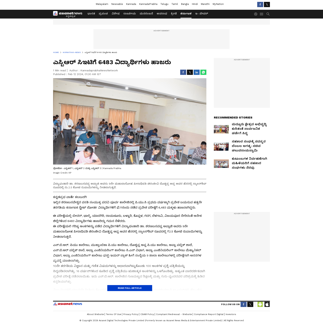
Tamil (174, 4)
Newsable (117, 4)
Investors (231, 314)
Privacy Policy (130, 314)
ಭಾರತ (91, 13)
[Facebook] (260, 4)
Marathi (205, 4)
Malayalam (102, 4)
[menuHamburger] (262, 14)
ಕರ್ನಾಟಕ (185, 13)
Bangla (185, 4)
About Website (95, 314)
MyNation (218, 4)
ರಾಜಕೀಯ (129, 13)
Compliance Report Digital (209, 314)
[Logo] (69, 14)
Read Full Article (130, 288)
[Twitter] (267, 4)
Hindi (195, 4)
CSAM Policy (147, 314)
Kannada (131, 4)
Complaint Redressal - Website (174, 314)
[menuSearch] (268, 14)
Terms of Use (113, 314)
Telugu (164, 4)
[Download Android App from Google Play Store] (260, 304)
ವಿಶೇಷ (116, 13)
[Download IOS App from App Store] (267, 304)
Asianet (67, 304)
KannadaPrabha (148, 4)
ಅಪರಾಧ (162, 13)
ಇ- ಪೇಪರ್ (201, 13)
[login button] (256, 14)
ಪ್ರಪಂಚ (103, 13)
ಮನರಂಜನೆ (146, 13)
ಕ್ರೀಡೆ (174, 13)
